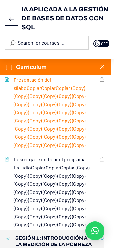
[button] (95, 230)
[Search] (12, 42)
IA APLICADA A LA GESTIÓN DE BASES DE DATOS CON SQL (65, 18)
